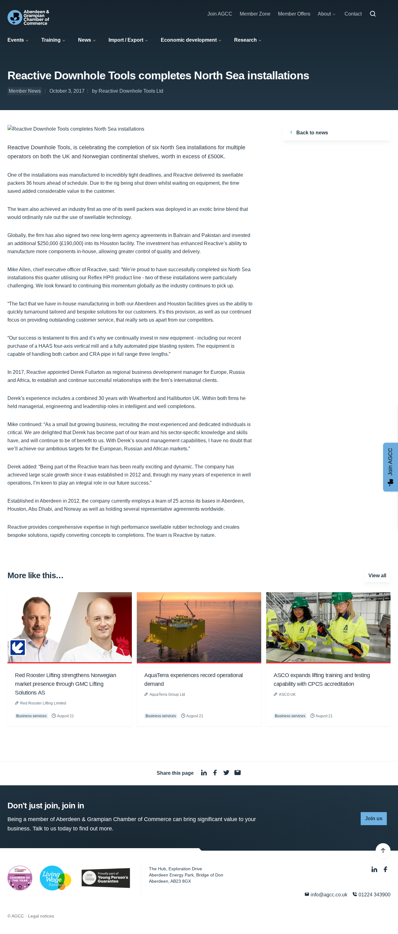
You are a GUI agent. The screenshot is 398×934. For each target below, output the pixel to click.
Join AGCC (219, 13)
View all (377, 575)
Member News (25, 91)
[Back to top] (383, 851)
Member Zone (255, 13)
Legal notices (41, 915)
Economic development (189, 40)
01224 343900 (374, 894)
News (84, 40)
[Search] (373, 14)
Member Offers (294, 13)
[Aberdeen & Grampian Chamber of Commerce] (28, 17)
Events (15, 40)
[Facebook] (385, 869)
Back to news (311, 132)
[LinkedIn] (375, 869)
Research (245, 40)
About (324, 13)
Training (51, 40)
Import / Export (126, 40)
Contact (353, 13)
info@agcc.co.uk (328, 894)
